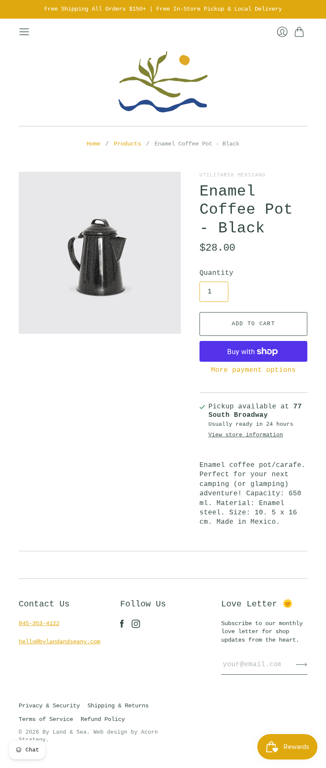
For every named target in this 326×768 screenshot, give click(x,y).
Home (93, 143)
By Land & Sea (64, 732)
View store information (245, 435)
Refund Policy (103, 719)
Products (127, 143)
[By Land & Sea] (163, 81)
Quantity (216, 273)
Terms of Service (46, 719)
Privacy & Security (49, 705)
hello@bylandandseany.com (59, 641)
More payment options (253, 370)
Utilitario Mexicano (233, 175)
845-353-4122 (39, 623)
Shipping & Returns (118, 705)
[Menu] (24, 32)
